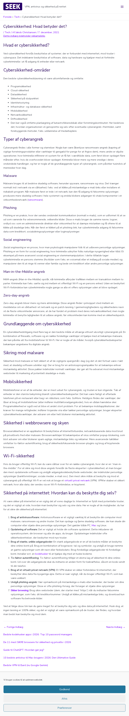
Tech (7, 32)
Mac (94, 525)
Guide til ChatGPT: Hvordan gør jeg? (23, 650)
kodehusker (41, 553)
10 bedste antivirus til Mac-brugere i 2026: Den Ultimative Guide (39, 657)
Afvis (64, 698)
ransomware (35, 199)
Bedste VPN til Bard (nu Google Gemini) (25, 665)
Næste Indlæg (115, 627)
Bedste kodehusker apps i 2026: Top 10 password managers (37, 634)
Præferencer (64, 708)
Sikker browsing (19, 590)
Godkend (64, 689)
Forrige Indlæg (13, 627)
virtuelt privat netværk (77, 480)
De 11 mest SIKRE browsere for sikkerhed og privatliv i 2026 (37, 642)
